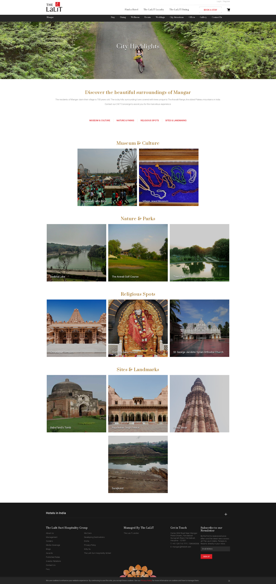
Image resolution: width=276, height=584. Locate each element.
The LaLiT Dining (179, 9)
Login (219, 1)
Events (147, 17)
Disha (86, 541)
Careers (49, 541)
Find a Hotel (131, 9)
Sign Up (206, 557)
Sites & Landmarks (175, 120)
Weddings (160, 17)
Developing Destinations (94, 537)
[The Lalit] (60, 7)
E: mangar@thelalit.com (180, 547)
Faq (47, 569)
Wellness (135, 17)
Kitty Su (87, 549)
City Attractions (177, 17)
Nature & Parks (125, 120)
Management (51, 537)
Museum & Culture (99, 120)
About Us (50, 533)
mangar (50, 17)
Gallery (203, 17)
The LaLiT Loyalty (153, 9)
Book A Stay (210, 10)
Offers (192, 17)
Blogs (48, 549)
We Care (87, 533)
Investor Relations (53, 561)
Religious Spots (150, 120)
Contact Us (217, 17)
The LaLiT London (131, 533)
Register (226, 1)
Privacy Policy (90, 545)
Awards (49, 553)
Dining (123, 17)
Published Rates (53, 557)
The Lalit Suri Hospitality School (97, 553)
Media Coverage (53, 545)
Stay (113, 17)
